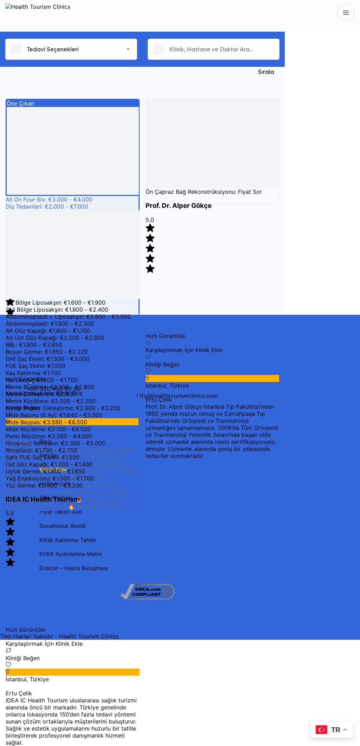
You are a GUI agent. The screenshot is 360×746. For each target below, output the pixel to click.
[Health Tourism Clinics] (37, 13)
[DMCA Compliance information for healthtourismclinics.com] (147, 597)
